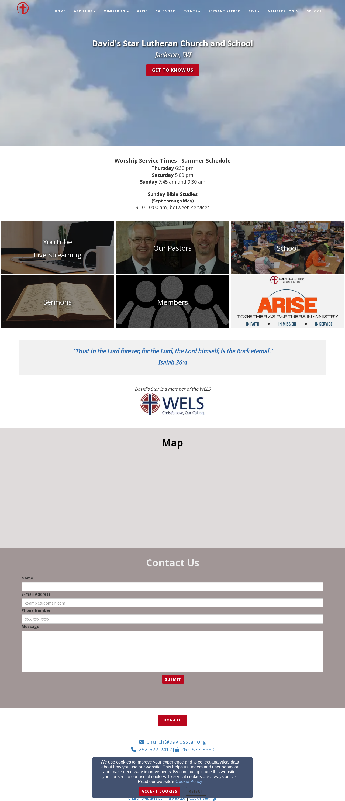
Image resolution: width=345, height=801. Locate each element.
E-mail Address (36, 594)
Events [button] (190, 11)
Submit (173, 679)
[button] (172, 70)
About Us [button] (83, 11)
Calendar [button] (165, 11)
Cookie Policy (188, 781)
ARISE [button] (142, 11)
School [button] (314, 11)
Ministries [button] (115, 11)
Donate (172, 720)
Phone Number (36, 610)
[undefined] (287, 302)
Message (30, 626)
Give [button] (252, 11)
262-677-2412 (155, 749)
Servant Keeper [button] (224, 11)
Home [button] (60, 11)
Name (27, 578)
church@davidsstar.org (176, 741)
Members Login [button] (283, 11)
